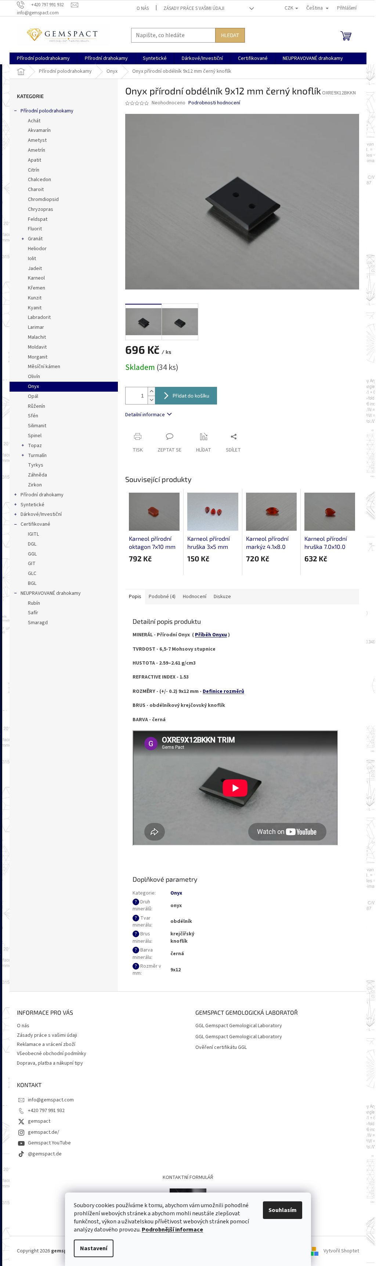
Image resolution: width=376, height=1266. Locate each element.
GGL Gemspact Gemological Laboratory (238, 1025)
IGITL (33, 534)
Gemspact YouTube (49, 1143)
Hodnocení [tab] (194, 596)
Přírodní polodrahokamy (47, 111)
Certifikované (35, 524)
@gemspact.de (45, 1154)
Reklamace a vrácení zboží (46, 1044)
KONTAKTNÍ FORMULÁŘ (188, 1177)
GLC (32, 573)
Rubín (34, 603)
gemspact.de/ (43, 1132)
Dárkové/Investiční (41, 514)
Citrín (33, 170)
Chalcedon (39, 179)
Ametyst (37, 140)
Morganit (37, 357)
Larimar (36, 327)
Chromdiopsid (43, 199)
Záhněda (37, 475)
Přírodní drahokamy (42, 495)
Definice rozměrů (223, 691)
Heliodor (37, 248)
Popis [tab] (135, 596)
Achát (34, 121)
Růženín (36, 406)
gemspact (39, 1121)
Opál (33, 396)
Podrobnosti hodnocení (214, 103)
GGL (32, 554)
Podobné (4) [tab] (162, 596)
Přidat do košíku (191, 395)
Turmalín (37, 455)
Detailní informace (145, 414)
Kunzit (34, 298)
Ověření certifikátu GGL (221, 1047)
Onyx (33, 386)
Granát (35, 238)
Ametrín (36, 150)
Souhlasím (282, 1210)
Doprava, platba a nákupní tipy (50, 1063)
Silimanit (37, 425)
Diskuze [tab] (222, 596)
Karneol (36, 278)
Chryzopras (40, 209)
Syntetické (32, 504)
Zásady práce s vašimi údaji (193, 8)
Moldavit (37, 347)
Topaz (35, 445)
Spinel (34, 435)
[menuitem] (43, 58)
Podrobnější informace (172, 1230)
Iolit (32, 258)
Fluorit (35, 229)
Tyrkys (35, 465)
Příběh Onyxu (211, 635)
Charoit (36, 189)
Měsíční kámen (44, 366)
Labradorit (39, 317)
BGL (32, 583)
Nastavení (93, 1248)
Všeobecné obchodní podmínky (51, 1053)
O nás (143, 8)
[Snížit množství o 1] (151, 400)
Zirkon (35, 485)
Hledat (230, 35)
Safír (33, 612)
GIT (32, 563)
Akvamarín (39, 130)
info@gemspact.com (51, 1100)
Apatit (34, 160)
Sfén (33, 416)
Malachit (37, 337)
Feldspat (37, 219)
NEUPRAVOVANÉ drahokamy (51, 593)
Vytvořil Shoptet (341, 1251)
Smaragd (38, 622)
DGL (32, 544)
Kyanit (34, 308)
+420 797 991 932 (46, 1110)
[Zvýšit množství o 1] (151, 391)
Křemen (36, 288)
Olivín (34, 376)
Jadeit (35, 268)
